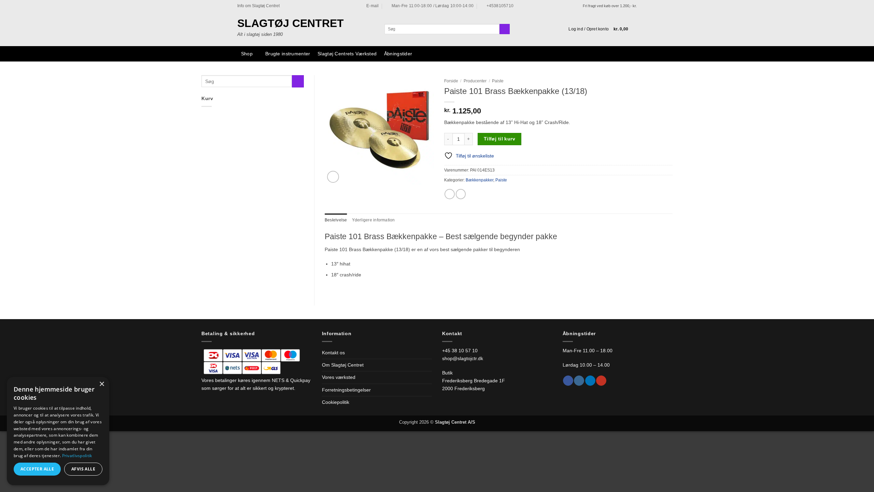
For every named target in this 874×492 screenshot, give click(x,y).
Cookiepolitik (335, 402)
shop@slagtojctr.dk (462, 358)
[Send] (504, 29)
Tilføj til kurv (499, 138)
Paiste (498, 81)
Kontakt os (333, 352)
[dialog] (58, 431)
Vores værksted (338, 377)
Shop (247, 53)
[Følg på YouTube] (601, 380)
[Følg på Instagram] (579, 380)
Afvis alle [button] (83, 469)
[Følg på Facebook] (568, 380)
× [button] (101, 384)
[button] (588, 29)
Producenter (475, 81)
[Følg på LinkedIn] (590, 380)
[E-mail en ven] (461, 194)
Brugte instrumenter (287, 53)
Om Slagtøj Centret (343, 365)
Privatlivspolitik (77, 456)
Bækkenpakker (479, 180)
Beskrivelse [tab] (336, 220)
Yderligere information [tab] (373, 220)
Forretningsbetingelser (346, 390)
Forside (451, 81)
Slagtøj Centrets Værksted (347, 53)
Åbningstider (398, 53)
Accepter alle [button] (37, 469)
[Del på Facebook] (450, 194)
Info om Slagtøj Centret (258, 6)
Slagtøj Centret (290, 23)
